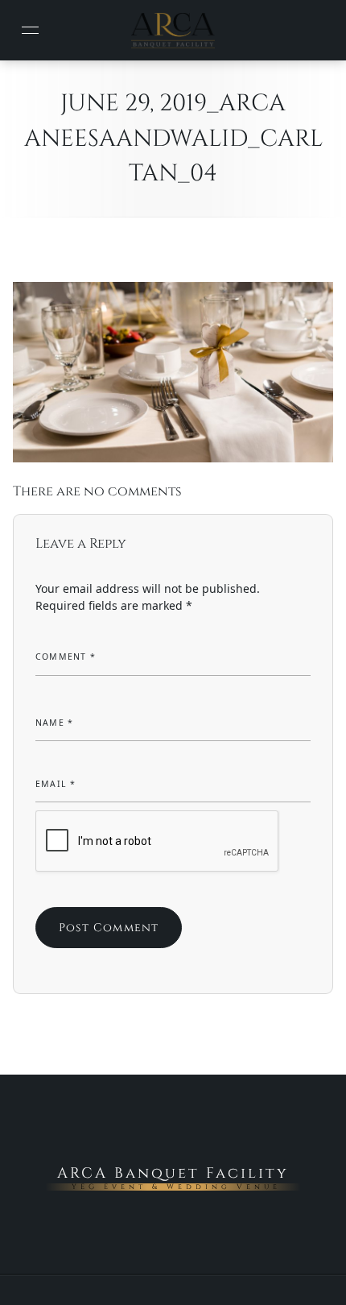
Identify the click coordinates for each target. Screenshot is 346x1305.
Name (54, 722)
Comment (65, 656)
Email (55, 783)
